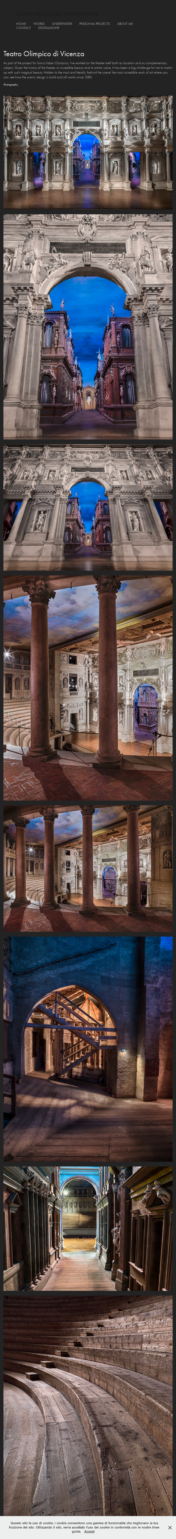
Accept (89, 1531)
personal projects (94, 24)
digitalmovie (48, 28)
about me (125, 24)
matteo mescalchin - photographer (57, 14)
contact (23, 28)
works (39, 24)
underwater (62, 24)
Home (21, 24)
